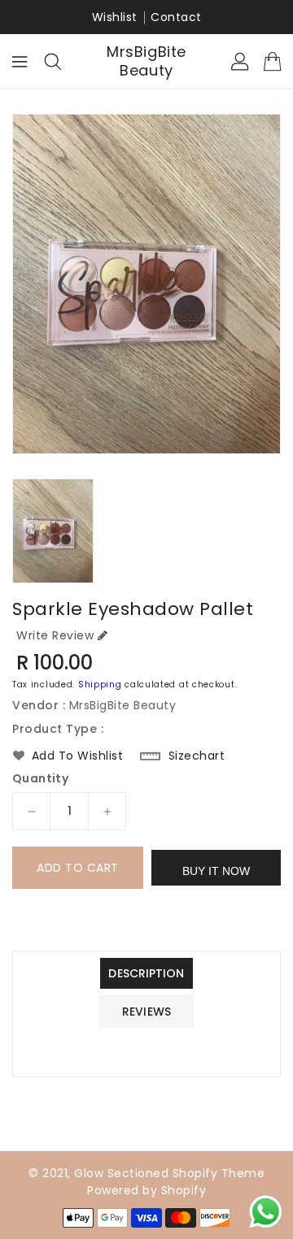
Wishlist (115, 17)
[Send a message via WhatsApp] (266, 1212)
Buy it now (216, 870)
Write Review (55, 635)
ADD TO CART (78, 868)
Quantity (40, 778)
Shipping (100, 684)
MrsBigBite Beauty (146, 61)
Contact (176, 17)
